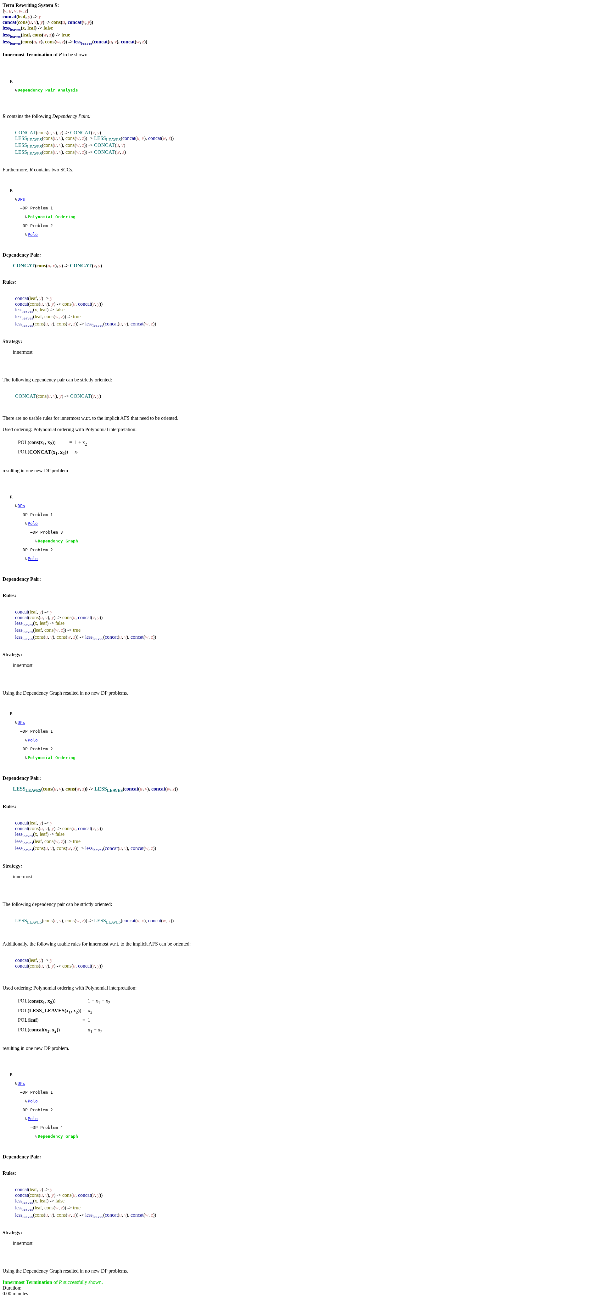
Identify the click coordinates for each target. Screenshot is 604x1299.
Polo (33, 234)
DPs (21, 199)
